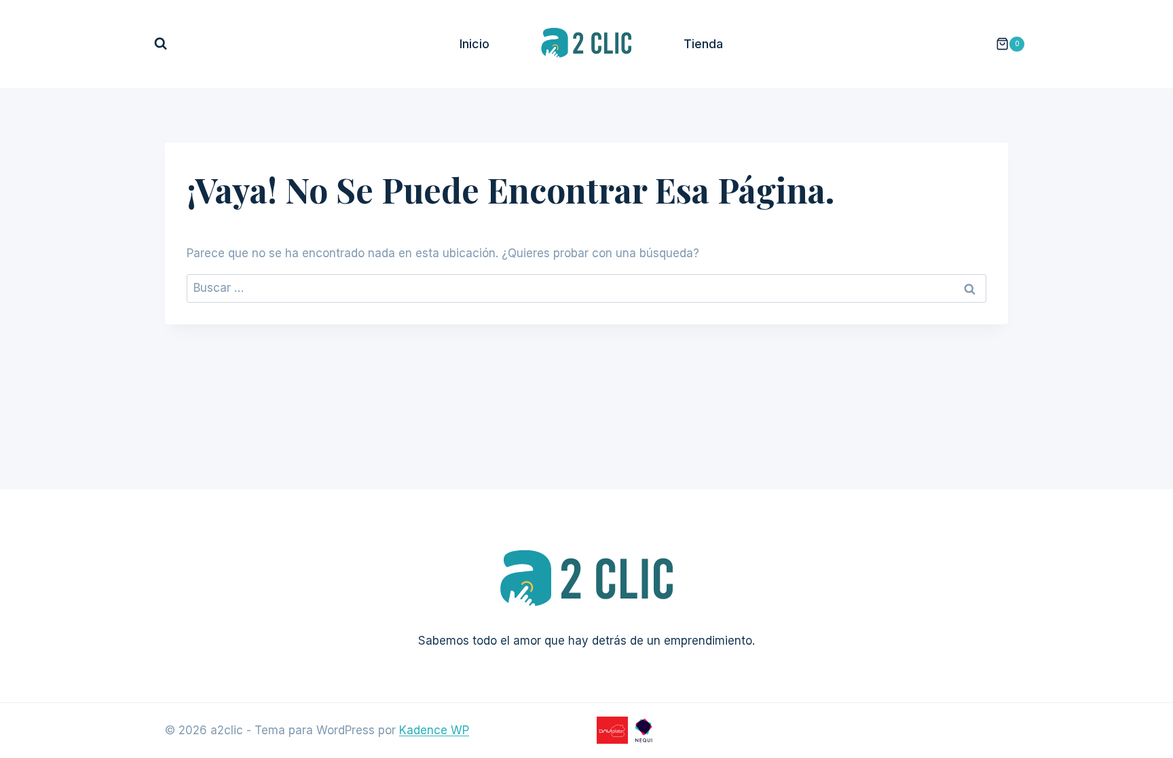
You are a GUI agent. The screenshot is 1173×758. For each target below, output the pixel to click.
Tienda (703, 44)
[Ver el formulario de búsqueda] (160, 44)
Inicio (474, 44)
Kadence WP (434, 730)
